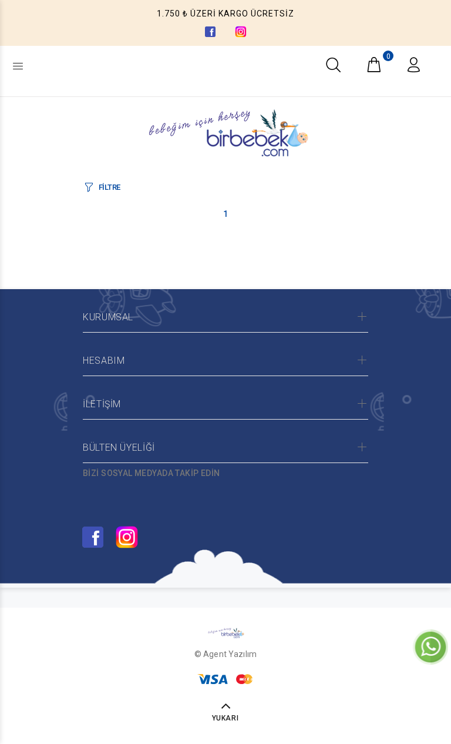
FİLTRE (109, 187)
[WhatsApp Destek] (430, 646)
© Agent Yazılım (225, 654)
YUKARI (226, 718)
